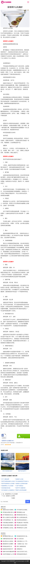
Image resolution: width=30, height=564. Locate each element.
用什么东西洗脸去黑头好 (23, 517)
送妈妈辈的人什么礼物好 (7, 485)
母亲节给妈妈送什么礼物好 (8, 483)
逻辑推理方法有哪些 (8, 543)
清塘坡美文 (19, 549)
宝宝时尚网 (12, 561)
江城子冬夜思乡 (19, 485)
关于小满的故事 (5, 479)
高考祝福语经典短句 (22, 554)
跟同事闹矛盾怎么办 (8, 536)
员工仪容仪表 (20, 538)
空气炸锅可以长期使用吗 (23, 509)
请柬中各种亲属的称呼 (8, 551)
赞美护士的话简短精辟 (21, 490)
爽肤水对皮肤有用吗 (22, 525)
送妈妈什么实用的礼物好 (22, 483)
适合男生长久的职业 (8, 541)
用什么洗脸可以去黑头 (8, 517)
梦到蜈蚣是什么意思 (22, 527)
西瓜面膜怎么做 (21, 512)
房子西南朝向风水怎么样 (9, 514)
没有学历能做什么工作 (8, 554)
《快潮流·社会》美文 (22, 543)
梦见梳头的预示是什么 (8, 512)
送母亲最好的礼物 (5, 488)
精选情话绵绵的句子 (8, 549)
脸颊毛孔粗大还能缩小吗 (9, 509)
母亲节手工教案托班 (20, 488)
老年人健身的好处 (21, 546)
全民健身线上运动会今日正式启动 (11, 527)
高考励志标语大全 (7, 546)
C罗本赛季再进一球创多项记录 (11, 520)
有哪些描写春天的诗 (8, 538)
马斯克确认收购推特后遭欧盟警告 (11, 522)
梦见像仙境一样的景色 (22, 522)
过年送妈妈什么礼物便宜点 (8, 490)
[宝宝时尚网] (6, 2)
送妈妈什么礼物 (19, 479)
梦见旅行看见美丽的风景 (9, 525)
